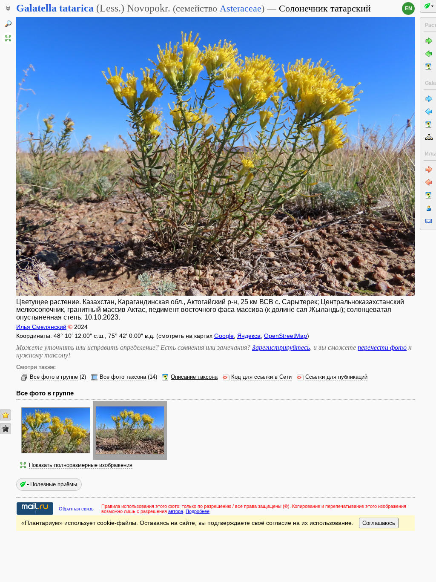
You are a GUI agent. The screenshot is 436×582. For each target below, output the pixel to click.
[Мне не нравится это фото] (5, 428)
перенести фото (382, 347)
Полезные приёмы (53, 484)
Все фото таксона (123, 377)
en (408, 9)
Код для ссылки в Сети (261, 377)
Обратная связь (76, 508)
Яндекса (249, 335)
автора (175, 511)
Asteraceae (240, 8)
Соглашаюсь (378, 523)
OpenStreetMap (285, 335)
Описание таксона (194, 377)
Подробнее (197, 511)
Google (224, 335)
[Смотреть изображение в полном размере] (8, 38)
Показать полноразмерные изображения (80, 465)
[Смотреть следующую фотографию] (373, 156)
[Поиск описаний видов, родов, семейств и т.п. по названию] (8, 23)
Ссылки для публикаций (336, 377)
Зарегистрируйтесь (281, 347)
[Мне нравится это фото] (5, 415)
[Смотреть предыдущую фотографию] (58, 156)
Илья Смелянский (41, 326)
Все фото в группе (54, 377)
